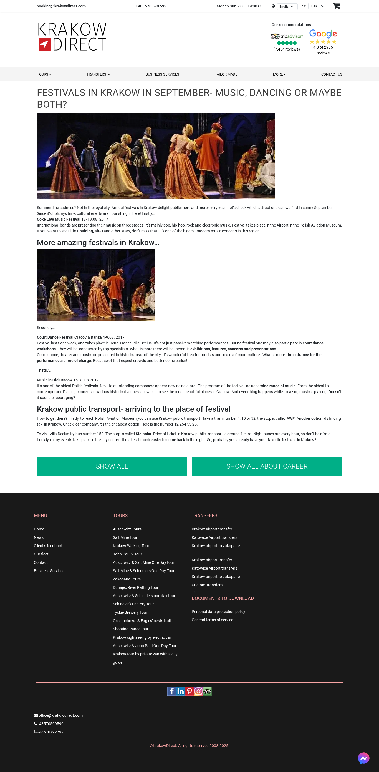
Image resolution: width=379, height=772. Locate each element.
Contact (41, 562)
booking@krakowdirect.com (61, 6)
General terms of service (212, 620)
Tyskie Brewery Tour (130, 612)
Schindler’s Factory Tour (133, 604)
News (39, 537)
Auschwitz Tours (127, 529)
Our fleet (41, 554)
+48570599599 (50, 723)
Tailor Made (226, 74)
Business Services (162, 74)
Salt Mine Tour (125, 537)
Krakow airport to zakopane (216, 546)
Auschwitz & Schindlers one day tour (144, 596)
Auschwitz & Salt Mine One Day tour (143, 562)
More (278, 74)
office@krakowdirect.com (60, 715)
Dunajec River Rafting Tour (135, 587)
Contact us (331, 74)
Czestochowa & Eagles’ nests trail (142, 620)
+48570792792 (50, 732)
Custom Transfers (207, 585)
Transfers (97, 74)
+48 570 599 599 (151, 6)
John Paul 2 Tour (127, 554)
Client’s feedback (48, 546)
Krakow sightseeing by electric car (142, 637)
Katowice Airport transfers (214, 537)
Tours (43, 74)
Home (39, 529)
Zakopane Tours (127, 579)
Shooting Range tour (130, 629)
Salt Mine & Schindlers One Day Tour (144, 571)
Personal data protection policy (218, 611)
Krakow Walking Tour (131, 546)
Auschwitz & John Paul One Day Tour (144, 645)
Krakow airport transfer (212, 529)
